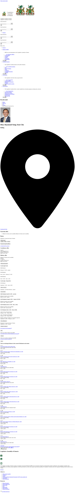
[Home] (17, 17)
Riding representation (4, 263)
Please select (3, 240)
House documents (6, 483)
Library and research (6, 484)
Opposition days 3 (3, 441)
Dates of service (3, 287)
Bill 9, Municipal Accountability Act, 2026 (7, 361)
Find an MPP (5, 485)
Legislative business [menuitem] (6, 61)
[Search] (1, 25)
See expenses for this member (5, 328)
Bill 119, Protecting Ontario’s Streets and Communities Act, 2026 (11, 351)
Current (4, 105)
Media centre (5, 487)
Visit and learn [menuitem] (5, 86)
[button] (2, 445)
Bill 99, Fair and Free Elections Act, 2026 (7, 411)
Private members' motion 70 (5, 381)
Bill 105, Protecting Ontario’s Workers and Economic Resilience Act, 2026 (13, 416)
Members (4, 103)
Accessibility (5, 477)
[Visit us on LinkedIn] (1, 459)
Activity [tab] (8, 241)
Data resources (5, 488)
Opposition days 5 (3, 366)
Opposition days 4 (3, 406)
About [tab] (5, 241)
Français (4, 32)
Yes (10, 447)
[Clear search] (12, 24)
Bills (1, 330)
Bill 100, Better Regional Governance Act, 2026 (8, 371)
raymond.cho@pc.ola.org (4, 245)
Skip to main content (4, 0)
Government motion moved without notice (7, 346)
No (13, 447)
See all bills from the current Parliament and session (9, 333)
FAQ (3, 486)
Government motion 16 (4, 436)
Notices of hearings (6, 489)
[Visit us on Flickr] (1, 461)
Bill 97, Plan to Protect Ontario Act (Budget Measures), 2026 (11, 421)
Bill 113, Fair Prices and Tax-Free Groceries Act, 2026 (9, 356)
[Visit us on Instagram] (1, 454)
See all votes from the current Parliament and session (9, 446)
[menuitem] (10, 54)
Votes (2, 341)
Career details (3, 291)
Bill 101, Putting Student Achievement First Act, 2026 (9, 396)
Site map (1, 469)
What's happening (6, 478)
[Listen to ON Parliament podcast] (0, 460)
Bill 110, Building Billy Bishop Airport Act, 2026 (9, 386)
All (3, 104)
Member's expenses (4, 326)
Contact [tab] (2, 241)
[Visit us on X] (1, 457)
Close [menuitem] (4, 60)
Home (4, 102)
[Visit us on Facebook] (1, 456)
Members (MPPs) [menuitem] (6, 49)
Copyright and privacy (6, 491)
